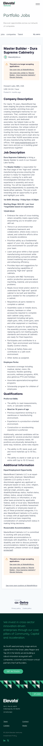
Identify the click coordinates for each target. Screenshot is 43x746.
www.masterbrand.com (25, 142)
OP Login (37, 694)
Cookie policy (27, 608)
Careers (6, 726)
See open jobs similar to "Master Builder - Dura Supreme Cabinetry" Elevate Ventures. (23, 75)
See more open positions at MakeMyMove (21, 585)
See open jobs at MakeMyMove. (22, 70)
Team (5, 721)
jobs (3, 34)
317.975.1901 (7, 712)
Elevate (9, 4)
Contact (25, 721)
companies (11, 34)
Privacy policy (16, 608)
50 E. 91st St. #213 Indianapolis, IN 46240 (11, 707)
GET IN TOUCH (13, 671)
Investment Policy (10, 736)
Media (24, 726)
